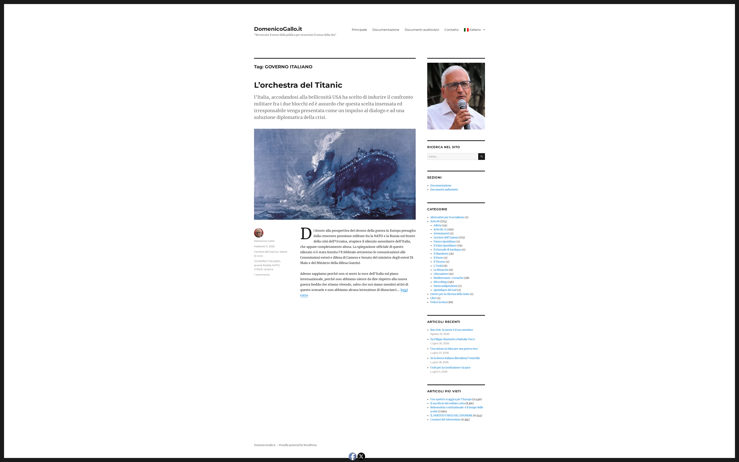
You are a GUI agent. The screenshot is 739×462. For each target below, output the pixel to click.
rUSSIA (258, 269)
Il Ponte (438, 257)
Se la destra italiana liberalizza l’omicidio (455, 358)
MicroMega (441, 282)
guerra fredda (262, 265)
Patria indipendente (446, 286)
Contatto (452, 30)
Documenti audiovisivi (422, 30)
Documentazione (385, 30)
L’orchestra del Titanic (298, 85)
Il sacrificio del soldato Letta (447, 403)
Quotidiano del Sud (445, 290)
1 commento (262, 274)
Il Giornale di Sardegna (447, 249)
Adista (437, 225)
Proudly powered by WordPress (298, 445)
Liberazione (441, 274)
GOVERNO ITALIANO (267, 261)
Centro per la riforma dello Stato (449, 294)
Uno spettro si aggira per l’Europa (450, 399)
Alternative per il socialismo (447, 217)
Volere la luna (438, 302)
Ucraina (268, 269)
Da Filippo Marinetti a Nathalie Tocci (452, 339)
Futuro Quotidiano (445, 241)
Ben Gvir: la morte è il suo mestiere (451, 330)
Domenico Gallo (264, 240)
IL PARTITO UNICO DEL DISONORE (451, 415)
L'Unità (438, 265)
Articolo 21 (440, 229)
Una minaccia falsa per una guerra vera (454, 348)
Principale (359, 30)
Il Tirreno (439, 261)
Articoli (434, 221)
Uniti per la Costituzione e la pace (450, 367)
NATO (276, 265)
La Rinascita (441, 270)
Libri (433, 298)
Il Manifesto (441, 253)
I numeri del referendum (445, 419)
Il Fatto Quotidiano (445, 245)
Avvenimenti (441, 233)
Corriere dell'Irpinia (266, 251)
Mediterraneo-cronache (448, 278)
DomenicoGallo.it (278, 29)
